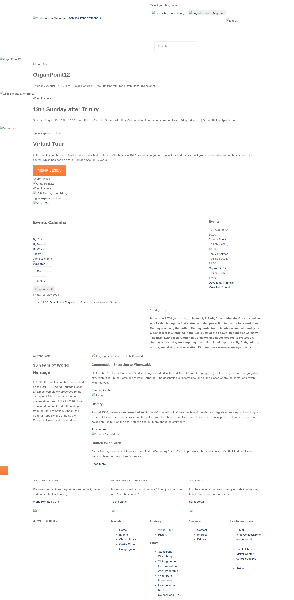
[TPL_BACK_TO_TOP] (4, 470)
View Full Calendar (221, 287)
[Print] (42, 231)
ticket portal (196, 501)
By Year (38, 239)
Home (43, 43)
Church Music (128, 539)
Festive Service (218, 253)
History (162, 534)
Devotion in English (62, 302)
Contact (129, 43)
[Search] (39, 263)
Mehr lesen (49, 170)
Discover (110, 43)
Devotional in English (222, 282)
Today (37, 253)
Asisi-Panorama (168, 570)
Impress (202, 534)
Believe (70, 43)
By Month (39, 244)
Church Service (218, 239)
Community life (101, 390)
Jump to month (42, 258)
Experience (90, 43)
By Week (38, 249)
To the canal (119, 501)
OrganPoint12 (217, 268)
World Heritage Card (46, 501)
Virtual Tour (165, 529)
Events (123, 534)
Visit (55, 43)
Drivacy (202, 539)
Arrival (144, 43)
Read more (99, 429)
